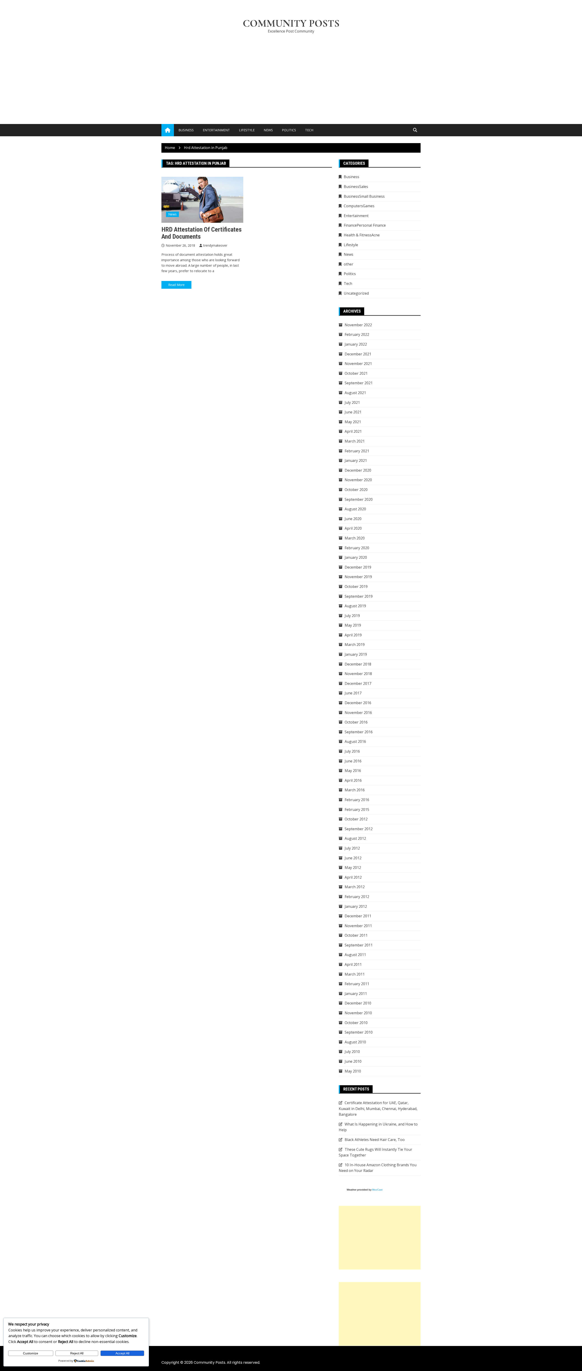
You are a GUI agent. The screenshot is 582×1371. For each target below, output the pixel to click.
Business (186, 130)
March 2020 (355, 538)
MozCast (377, 1189)
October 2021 (356, 373)
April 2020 (353, 528)
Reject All (76, 1353)
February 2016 (357, 799)
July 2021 (352, 402)
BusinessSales (356, 186)
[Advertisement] (291, 72)
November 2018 (358, 673)
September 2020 (359, 499)
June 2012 (353, 857)
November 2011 (358, 925)
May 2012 (353, 867)
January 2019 (356, 654)
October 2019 (356, 586)
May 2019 (353, 625)
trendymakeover (215, 245)
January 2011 (356, 993)
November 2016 (358, 712)
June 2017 (353, 693)
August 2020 (355, 508)
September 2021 (359, 382)
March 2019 (355, 644)
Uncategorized (356, 293)
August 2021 (355, 392)
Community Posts (291, 23)
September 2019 (359, 596)
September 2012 (359, 828)
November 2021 (358, 363)
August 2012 (355, 838)
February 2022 (357, 334)
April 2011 (353, 964)
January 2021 (356, 460)
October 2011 (356, 935)
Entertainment (216, 130)
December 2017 (358, 683)
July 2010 (352, 1051)
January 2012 (356, 906)
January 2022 (356, 344)
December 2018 (358, 664)
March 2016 (355, 789)
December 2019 (358, 567)
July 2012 (352, 848)
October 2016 (356, 722)
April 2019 (353, 634)
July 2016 (352, 751)
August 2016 (355, 741)
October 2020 (356, 489)
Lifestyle (247, 130)
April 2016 (353, 780)
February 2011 (357, 983)
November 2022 (358, 324)
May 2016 (353, 770)
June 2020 (353, 518)
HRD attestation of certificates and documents (201, 233)
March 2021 (355, 441)
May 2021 (353, 421)
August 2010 (355, 1042)
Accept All (122, 1353)
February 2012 (357, 896)
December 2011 (358, 915)
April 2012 (353, 877)
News (268, 130)
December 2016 (358, 702)
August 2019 (355, 605)
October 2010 (356, 1022)
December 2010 (358, 1003)
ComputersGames (359, 205)
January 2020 (356, 557)
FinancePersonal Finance (365, 225)
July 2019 (352, 615)
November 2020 (358, 479)
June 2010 (353, 1061)
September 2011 (359, 945)
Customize (30, 1353)
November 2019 (358, 576)
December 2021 (358, 354)
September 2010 (359, 1032)
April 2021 (353, 431)
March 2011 (355, 974)
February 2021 (357, 450)
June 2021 (353, 412)
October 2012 (356, 819)
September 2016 (359, 731)
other (348, 264)
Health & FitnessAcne (362, 235)
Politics (289, 130)
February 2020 (357, 547)
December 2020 (358, 470)
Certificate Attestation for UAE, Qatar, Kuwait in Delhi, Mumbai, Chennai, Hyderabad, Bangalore (378, 1108)
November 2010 (358, 1012)
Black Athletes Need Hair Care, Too (375, 1139)
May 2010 (353, 1071)
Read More (176, 285)
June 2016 (353, 761)
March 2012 (355, 886)
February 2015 (357, 809)
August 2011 (355, 954)
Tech (309, 130)
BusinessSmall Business (364, 196)
